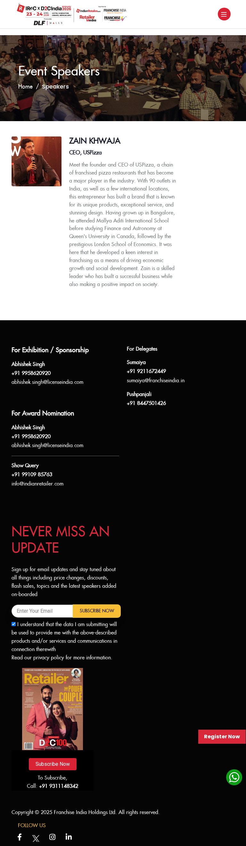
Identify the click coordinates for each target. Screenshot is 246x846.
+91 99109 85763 (32, 475)
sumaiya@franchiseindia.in (155, 381)
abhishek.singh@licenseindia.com (47, 382)
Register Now (222, 736)
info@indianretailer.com (37, 484)
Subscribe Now (97, 611)
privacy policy (48, 658)
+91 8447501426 (146, 403)
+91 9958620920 (31, 373)
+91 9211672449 (146, 372)
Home (25, 86)
